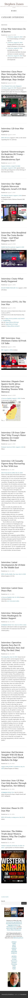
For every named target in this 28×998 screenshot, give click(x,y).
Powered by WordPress (8, 994)
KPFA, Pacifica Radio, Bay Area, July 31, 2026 (13, 574)
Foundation (23, 994)
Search (3, 901)
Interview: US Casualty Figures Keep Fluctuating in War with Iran (13, 463)
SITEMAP (14, 942)
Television (14, 964)
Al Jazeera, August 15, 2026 (14, 37)
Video (14, 965)
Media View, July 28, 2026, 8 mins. (14, 625)
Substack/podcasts (18, 937)
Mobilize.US (18, 922)
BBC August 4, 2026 (6, 350)
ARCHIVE (14, 956)
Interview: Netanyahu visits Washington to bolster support (11, 616)
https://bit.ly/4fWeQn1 (12, 322)
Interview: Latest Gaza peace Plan (12, 589)
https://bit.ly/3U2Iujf (11, 324)
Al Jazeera (4, 792)
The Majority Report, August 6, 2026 (11, 195)
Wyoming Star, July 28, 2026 (9, 657)
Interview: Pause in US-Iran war (12, 809)
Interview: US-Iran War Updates (12, 129)
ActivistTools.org (10, 922)
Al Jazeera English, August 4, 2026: (11, 398)
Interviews (14, 961)
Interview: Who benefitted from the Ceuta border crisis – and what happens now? (13, 236)
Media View (11, 792)
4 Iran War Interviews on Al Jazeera (13, 30)
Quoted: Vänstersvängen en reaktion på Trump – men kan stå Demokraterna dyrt (12, 155)
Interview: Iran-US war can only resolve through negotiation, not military (13, 783)
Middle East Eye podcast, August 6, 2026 (12, 247)
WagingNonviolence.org (14, 925)
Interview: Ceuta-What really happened (12, 280)
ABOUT (14, 945)
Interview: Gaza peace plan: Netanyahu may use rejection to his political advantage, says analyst (13, 75)
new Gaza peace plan (13, 601)
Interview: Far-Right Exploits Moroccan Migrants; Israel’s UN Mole (13, 186)
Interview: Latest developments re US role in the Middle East (13, 565)
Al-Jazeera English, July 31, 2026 (10, 597)
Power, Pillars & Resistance (14, 930)
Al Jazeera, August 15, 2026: (15, 56)
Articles (14, 957)
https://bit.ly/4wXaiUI (13, 326)
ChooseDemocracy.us (11, 926)
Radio (14, 967)
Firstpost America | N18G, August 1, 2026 (12, 447)
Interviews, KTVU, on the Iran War (13, 303)
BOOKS (14, 946)
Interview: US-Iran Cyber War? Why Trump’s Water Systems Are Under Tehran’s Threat (13, 436)
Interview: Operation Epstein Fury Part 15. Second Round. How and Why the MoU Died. (12, 646)
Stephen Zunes (14, 4)
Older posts (4, 897)
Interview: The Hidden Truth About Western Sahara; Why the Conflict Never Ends (13, 835)
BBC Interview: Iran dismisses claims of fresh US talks (13, 341)
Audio (14, 968)
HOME (14, 943)
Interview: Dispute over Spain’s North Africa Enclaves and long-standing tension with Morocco (12, 386)
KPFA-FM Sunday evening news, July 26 (12, 817)
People (20, 928)
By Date (14, 959)
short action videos (11, 928)
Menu (15, 11)
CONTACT (14, 948)
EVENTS (14, 950)
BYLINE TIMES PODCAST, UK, (9, 288)
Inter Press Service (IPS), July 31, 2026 (11, 472)
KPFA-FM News (5, 137)
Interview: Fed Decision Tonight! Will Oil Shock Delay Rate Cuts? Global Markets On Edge (12, 756)
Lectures (14, 962)
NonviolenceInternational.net (14, 923)
